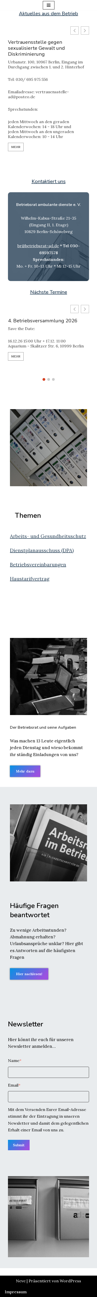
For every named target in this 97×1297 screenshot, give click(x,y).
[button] (85, 30)
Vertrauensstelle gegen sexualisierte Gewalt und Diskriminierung (36, 48)
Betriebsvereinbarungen (38, 564)
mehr (15, 147)
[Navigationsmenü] (48, 5)
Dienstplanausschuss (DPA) (42, 550)
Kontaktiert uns (49, 181)
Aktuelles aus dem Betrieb (48, 13)
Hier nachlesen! (29, 974)
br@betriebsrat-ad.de (38, 245)
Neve (21, 1280)
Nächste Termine (48, 292)
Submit (19, 1145)
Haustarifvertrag (29, 579)
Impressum (16, 1291)
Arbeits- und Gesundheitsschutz (48, 536)
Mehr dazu (25, 771)
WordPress (70, 1280)
